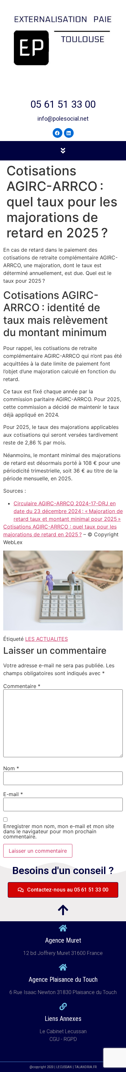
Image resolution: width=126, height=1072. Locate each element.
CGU (55, 1039)
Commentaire (21, 686)
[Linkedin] (69, 133)
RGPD (70, 1039)
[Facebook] (57, 133)
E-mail (13, 794)
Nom (11, 768)
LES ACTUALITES (46, 639)
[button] (63, 151)
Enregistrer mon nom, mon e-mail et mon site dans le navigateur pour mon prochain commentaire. (58, 831)
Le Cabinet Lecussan (63, 1031)
